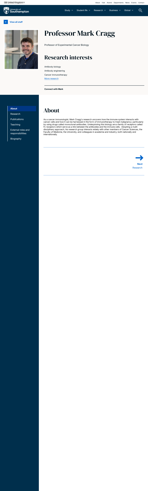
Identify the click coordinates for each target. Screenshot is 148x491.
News (127, 3)
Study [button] (67, 10)
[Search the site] (139, 10)
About (97, 3)
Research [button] (98, 10)
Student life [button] (82, 10)
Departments (118, 3)
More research (51, 78)
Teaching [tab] (15, 124)
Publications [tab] (17, 119)
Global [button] (127, 10)
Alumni (109, 3)
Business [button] (113, 10)
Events (133, 3)
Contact (141, 3)
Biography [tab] (15, 138)
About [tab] (13, 108)
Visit (103, 3)
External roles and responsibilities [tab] (19, 132)
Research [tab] (15, 114)
